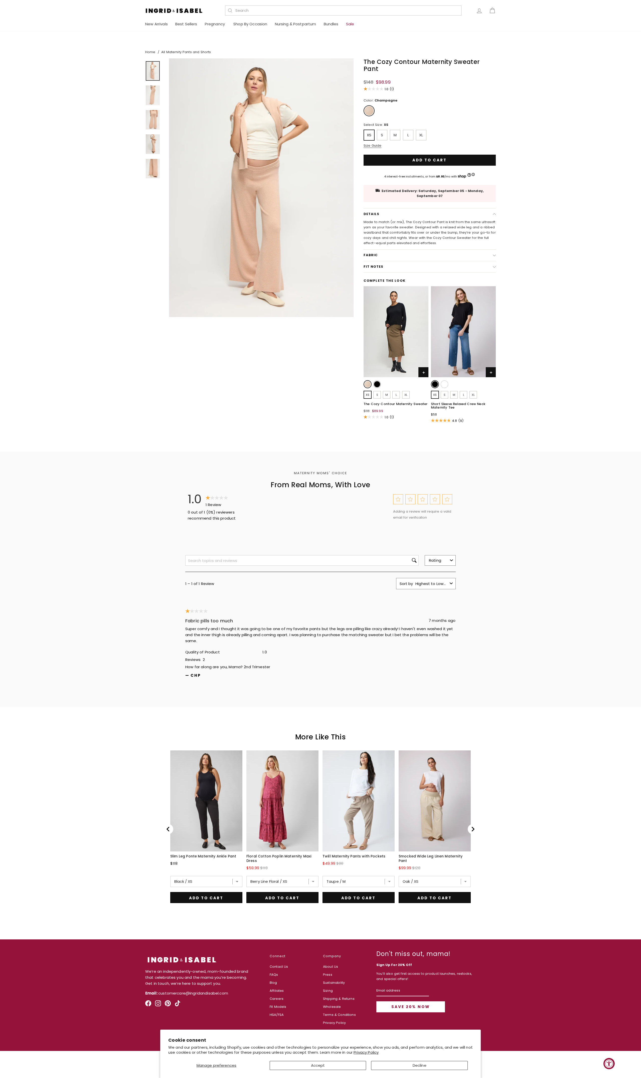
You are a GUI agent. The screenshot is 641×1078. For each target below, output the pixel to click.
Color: (380, 100)
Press (327, 974)
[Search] (230, 10)
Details (371, 214)
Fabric (371, 255)
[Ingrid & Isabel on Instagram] (158, 1005)
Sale (350, 24)
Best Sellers (186, 24)
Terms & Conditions (339, 1014)
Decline (419, 1065)
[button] (398, 499)
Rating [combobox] (435, 560)
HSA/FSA (277, 1014)
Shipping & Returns (339, 998)
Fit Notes (373, 266)
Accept (318, 1065)
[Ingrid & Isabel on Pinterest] (168, 1005)
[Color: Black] (377, 384)
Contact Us (279, 966)
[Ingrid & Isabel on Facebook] (148, 1005)
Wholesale (332, 1006)
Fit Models (278, 1006)
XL (421, 135)
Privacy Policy (366, 1052)
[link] (368, 385)
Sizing (328, 990)
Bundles (331, 24)
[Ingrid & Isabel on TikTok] (178, 1005)
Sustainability (334, 982)
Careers (276, 998)
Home (150, 52)
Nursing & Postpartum (295, 24)
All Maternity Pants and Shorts (186, 52)
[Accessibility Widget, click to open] (609, 1063)
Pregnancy (215, 24)
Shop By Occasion (250, 24)
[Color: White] (444, 384)
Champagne (369, 111)
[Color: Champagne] (367, 384)
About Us (330, 966)
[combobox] (346, 10)
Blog (273, 982)
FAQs (274, 974)
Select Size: (376, 124)
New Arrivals (156, 24)
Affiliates (277, 990)
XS (369, 135)
